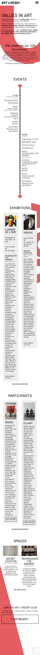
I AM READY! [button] (20, 619)
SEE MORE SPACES (20, 590)
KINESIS (15, 115)
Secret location (12, 108)
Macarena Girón (12, 129)
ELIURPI (15, 123)
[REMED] (10, 411)
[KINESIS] (29, 222)
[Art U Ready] (11, 3)
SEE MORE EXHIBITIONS (20, 384)
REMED (25, 170)
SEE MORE (11, 519)
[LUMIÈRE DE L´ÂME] (10, 221)
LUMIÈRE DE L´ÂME (30, 162)
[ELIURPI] (29, 411)
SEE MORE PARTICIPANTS (20, 529)
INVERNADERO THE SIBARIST (30, 561)
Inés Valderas (13, 131)
